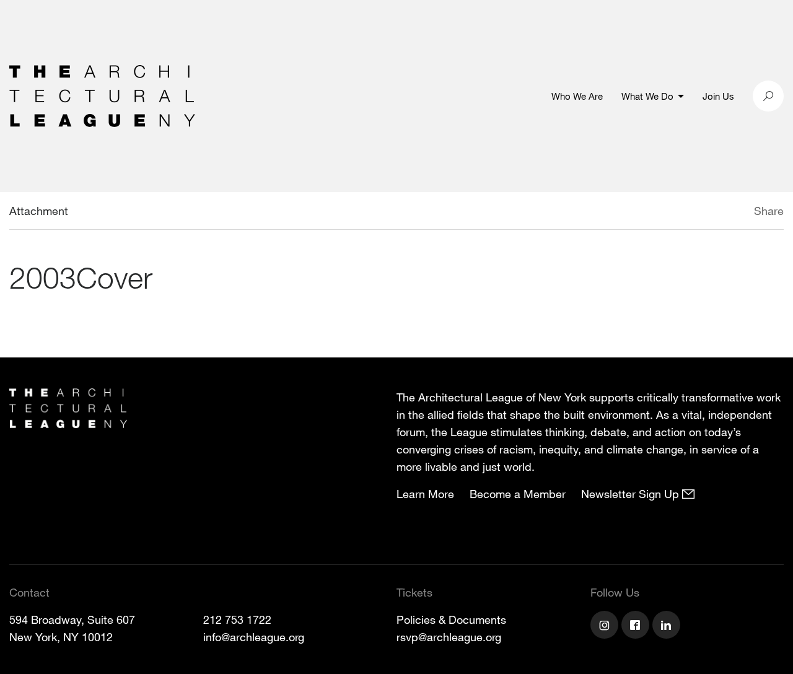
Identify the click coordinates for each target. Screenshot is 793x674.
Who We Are (577, 96)
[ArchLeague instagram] (605, 626)
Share (769, 210)
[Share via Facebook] (736, 212)
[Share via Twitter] (717, 212)
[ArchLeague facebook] (636, 626)
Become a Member (518, 494)
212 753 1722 (237, 619)
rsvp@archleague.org (448, 637)
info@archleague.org (253, 637)
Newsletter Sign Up (631, 494)
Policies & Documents (451, 619)
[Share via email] (688, 212)
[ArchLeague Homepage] (102, 95)
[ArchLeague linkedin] (667, 626)
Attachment (38, 210)
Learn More (425, 494)
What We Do (647, 96)
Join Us (718, 96)
